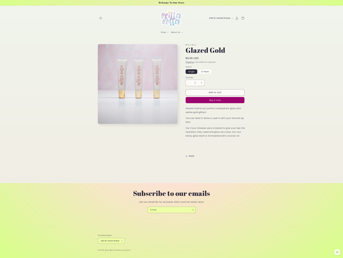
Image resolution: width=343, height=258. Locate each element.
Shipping (190, 62)
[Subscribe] (192, 210)
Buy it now (215, 100)
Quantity (189, 77)
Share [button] (191, 156)
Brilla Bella (109, 250)
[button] (101, 18)
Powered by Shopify (122, 250)
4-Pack (205, 71)
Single (191, 71)
